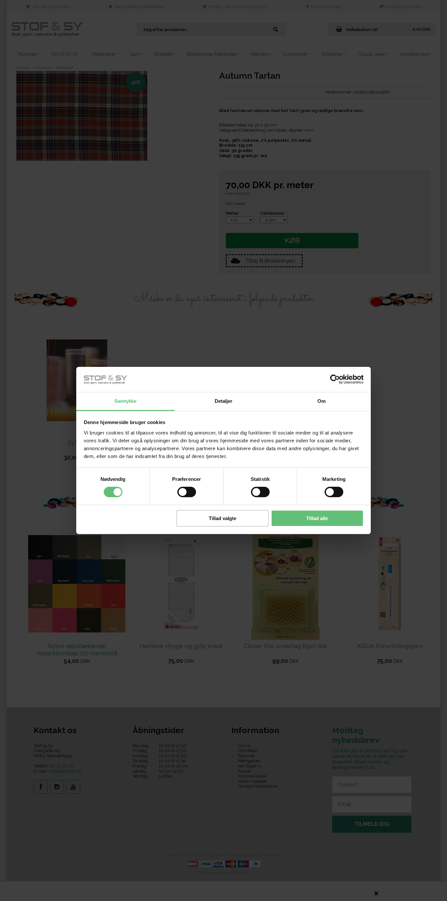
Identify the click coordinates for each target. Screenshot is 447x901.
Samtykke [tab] (125, 401)
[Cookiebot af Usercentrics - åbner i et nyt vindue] (335, 379)
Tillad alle (317, 518)
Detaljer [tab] (224, 401)
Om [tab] (321, 401)
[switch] (186, 492)
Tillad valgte (222, 518)
